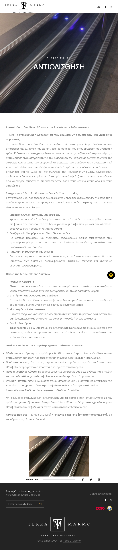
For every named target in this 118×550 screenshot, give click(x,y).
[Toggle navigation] (91, 7)
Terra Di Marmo (72, 540)
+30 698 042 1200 (39, 414)
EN (98, 6)
